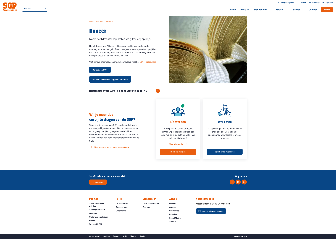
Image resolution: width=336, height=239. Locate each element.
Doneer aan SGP (100, 70)
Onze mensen (122, 203)
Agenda (172, 207)
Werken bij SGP (96, 224)
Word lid (327, 10)
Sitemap (133, 236)
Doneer (92, 220)
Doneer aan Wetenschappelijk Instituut (110, 79)
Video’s (172, 221)
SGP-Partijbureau (148, 62)
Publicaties (174, 211)
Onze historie (121, 207)
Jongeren (93, 213)
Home (233, 9)
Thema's (146, 207)
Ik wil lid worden (177, 152)
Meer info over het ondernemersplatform (111, 147)
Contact (313, 9)
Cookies (106, 236)
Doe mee (296, 9)
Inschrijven (99, 182)
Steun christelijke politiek (96, 204)
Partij (243, 9)
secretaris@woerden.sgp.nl (213, 211)
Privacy (116, 236)
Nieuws (172, 203)
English (143, 236)
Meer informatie (176, 144)
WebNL (240, 236)
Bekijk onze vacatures (225, 152)
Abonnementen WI (97, 210)
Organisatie (121, 211)
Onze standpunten (151, 203)
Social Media (175, 218)
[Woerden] (10, 6)
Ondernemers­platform (99, 217)
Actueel (279, 9)
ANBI (125, 236)
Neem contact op (205, 198)
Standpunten (260, 9)
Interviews (173, 214)
